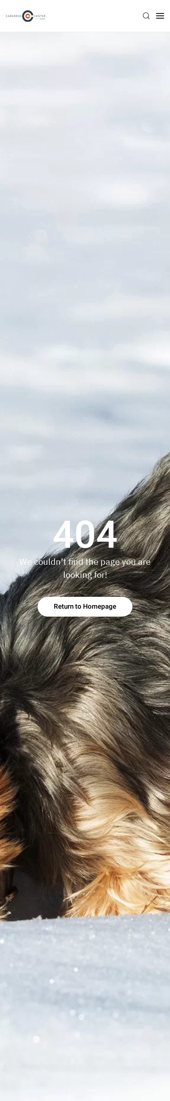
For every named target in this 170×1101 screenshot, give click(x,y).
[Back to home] (25, 16)
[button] (146, 16)
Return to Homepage (85, 606)
